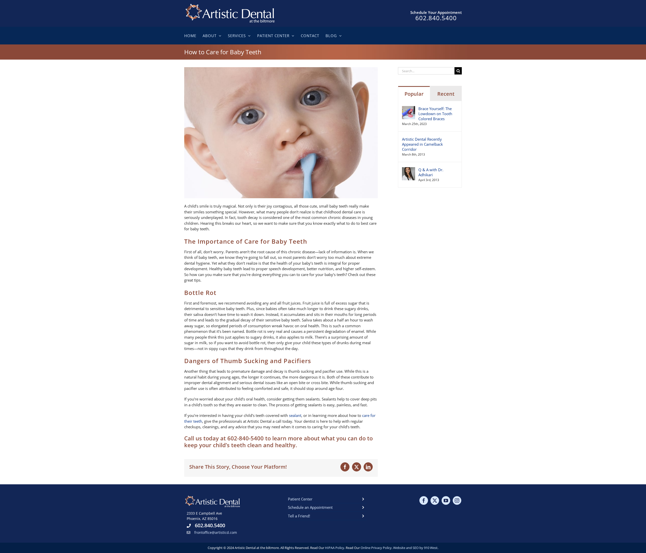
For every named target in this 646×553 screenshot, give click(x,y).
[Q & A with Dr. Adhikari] (408, 169)
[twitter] (434, 500)
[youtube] (446, 500)
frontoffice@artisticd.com (215, 532)
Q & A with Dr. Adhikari (430, 172)
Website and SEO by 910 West (415, 547)
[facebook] (423, 500)
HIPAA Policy (334, 547)
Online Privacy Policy (376, 547)
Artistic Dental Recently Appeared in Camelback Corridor (422, 144)
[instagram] (457, 500)
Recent (445, 93)
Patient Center (300, 498)
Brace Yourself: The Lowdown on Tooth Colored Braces (435, 113)
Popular (414, 93)
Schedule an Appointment (310, 507)
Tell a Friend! (299, 515)
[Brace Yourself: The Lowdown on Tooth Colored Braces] (408, 108)
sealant (295, 415)
